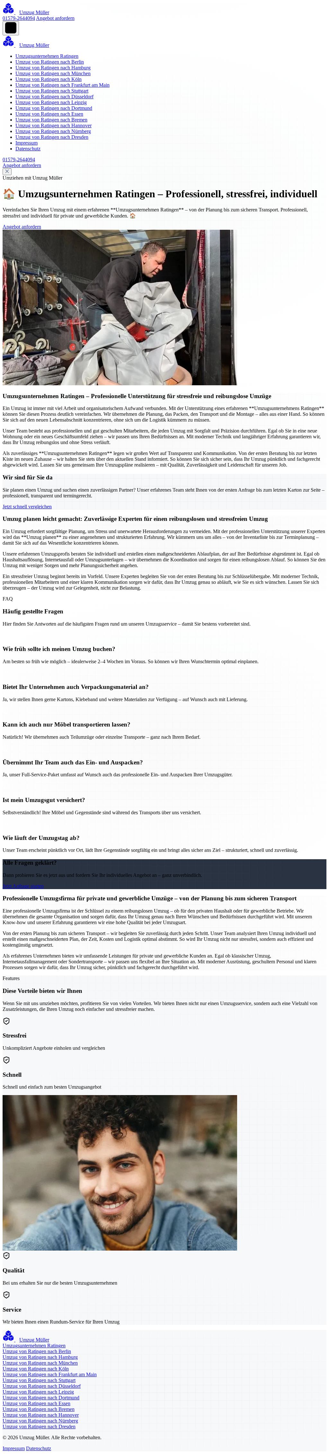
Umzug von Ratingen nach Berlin (49, 62)
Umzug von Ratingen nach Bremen (51, 119)
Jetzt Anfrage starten (23, 886)
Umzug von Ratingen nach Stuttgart (51, 91)
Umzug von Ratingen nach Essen (49, 114)
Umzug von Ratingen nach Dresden (51, 137)
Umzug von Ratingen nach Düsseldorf (54, 96)
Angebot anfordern (55, 18)
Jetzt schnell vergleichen (27, 506)
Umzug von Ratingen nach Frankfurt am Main (62, 85)
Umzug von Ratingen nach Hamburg (53, 67)
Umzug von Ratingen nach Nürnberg (53, 131)
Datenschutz (27, 148)
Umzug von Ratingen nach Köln (48, 79)
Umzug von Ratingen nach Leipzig (51, 102)
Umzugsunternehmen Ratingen (46, 56)
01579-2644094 (19, 18)
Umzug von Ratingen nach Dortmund (53, 108)
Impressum (26, 143)
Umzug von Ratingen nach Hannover (53, 125)
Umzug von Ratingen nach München (53, 73)
